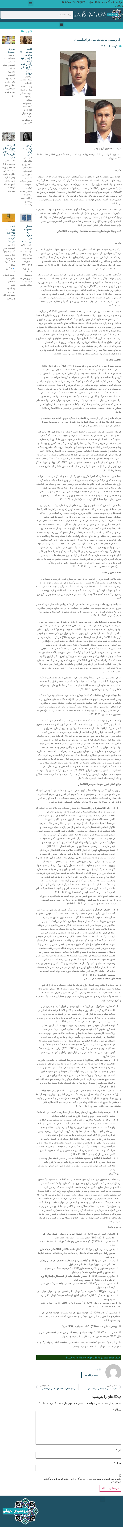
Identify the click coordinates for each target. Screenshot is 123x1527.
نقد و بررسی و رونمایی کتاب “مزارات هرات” (10, 234)
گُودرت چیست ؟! (10, 50)
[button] (30, 3)
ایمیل (117, 1463)
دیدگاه (117, 1409)
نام (118, 1450)
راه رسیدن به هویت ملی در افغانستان (97, 39)
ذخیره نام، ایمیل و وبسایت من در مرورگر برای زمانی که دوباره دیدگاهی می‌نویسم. (82, 1480)
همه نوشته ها (91, 1375)
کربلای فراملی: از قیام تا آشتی (27, 150)
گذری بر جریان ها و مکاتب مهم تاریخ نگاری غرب (9, 151)
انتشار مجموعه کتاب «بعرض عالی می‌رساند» (27, 234)
